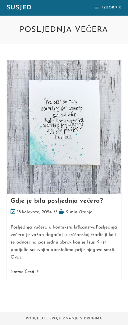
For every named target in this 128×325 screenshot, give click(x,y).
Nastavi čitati (25, 272)
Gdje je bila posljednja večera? (57, 201)
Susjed (19, 8)
